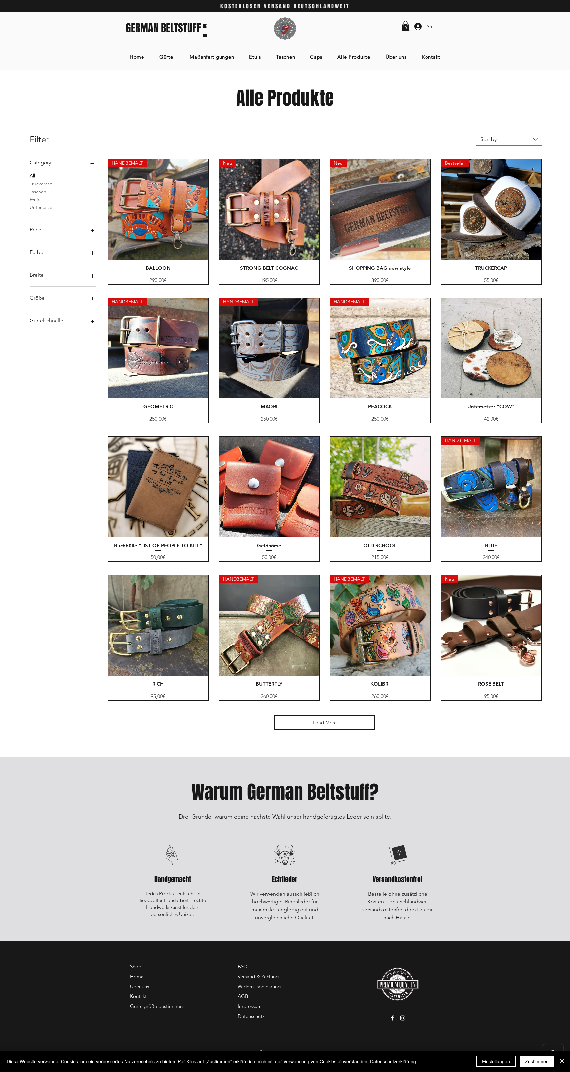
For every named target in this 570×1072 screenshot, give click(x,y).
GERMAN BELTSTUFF (163, 28)
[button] (405, 26)
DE (205, 26)
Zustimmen (537, 1061)
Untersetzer (42, 207)
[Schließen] (562, 1061)
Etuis (35, 200)
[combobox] (509, 139)
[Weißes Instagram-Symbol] (402, 1018)
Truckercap (41, 184)
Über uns (139, 986)
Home (136, 976)
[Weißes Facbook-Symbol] (392, 1018)
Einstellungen (496, 1061)
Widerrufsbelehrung (259, 986)
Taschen (38, 192)
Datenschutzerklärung (393, 1061)
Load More (325, 722)
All (32, 176)
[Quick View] (491, 348)
